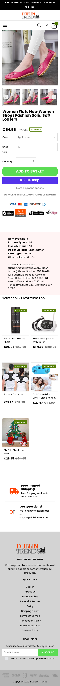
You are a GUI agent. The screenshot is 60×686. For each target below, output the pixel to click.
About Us (30, 591)
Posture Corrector (14, 394)
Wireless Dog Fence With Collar (43, 340)
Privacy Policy (30, 596)
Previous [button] (6, 97)
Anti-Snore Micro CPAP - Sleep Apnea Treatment (44, 396)
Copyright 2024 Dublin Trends (30, 681)
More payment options (30, 188)
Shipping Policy (30, 611)
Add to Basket (30, 171)
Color (5, 137)
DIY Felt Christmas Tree (14, 452)
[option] (30, 57)
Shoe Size (5, 149)
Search (30, 586)
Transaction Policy (30, 620)
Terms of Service (30, 615)
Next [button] (54, 97)
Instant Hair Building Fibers (14, 340)
